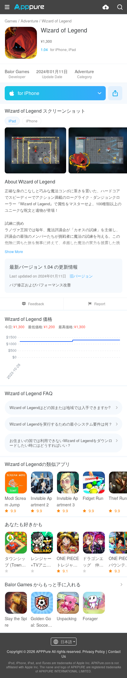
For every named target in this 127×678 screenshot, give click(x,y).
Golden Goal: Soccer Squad (42, 621)
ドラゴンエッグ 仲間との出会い (93, 561)
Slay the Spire (16, 621)
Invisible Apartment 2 (41, 501)
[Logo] (29, 7)
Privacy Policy (93, 651)
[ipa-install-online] (106, 7)
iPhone (32, 120)
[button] (7, 7)
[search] (120, 7)
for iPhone (28, 93)
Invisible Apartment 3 (67, 501)
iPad (12, 120)
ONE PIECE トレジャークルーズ (68, 561)
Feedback (36, 303)
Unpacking (66, 618)
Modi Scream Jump (15, 501)
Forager (90, 618)
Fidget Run (93, 498)
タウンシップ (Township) (16, 561)
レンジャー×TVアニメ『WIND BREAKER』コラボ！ (42, 561)
